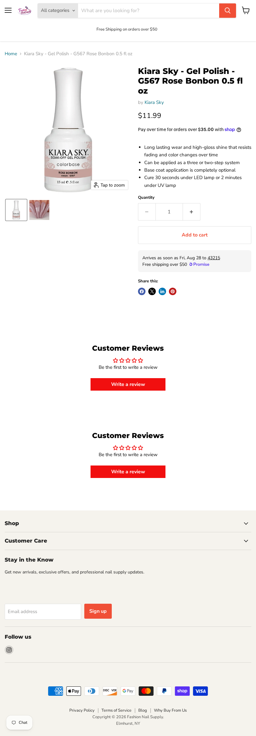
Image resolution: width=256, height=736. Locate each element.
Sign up (98, 611)
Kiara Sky (154, 102)
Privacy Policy (82, 710)
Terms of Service (116, 710)
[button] (16, 210)
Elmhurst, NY (128, 723)
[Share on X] (152, 291)
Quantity (146, 197)
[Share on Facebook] (141, 291)
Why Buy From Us (170, 710)
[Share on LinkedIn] (162, 291)
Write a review (128, 384)
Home (11, 53)
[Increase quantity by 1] (191, 212)
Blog (142, 710)
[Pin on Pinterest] (172, 291)
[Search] (227, 10)
